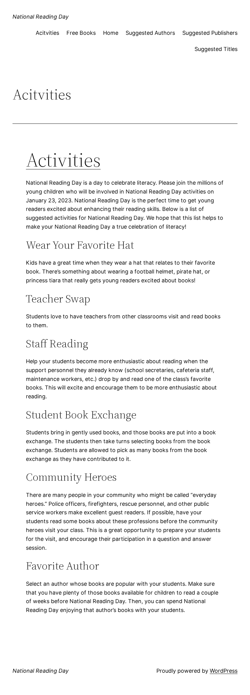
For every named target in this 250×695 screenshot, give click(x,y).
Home (110, 33)
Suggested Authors (150, 33)
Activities (63, 159)
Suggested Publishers (210, 33)
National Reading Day (40, 16)
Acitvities (47, 33)
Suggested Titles (216, 49)
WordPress (224, 671)
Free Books (81, 33)
